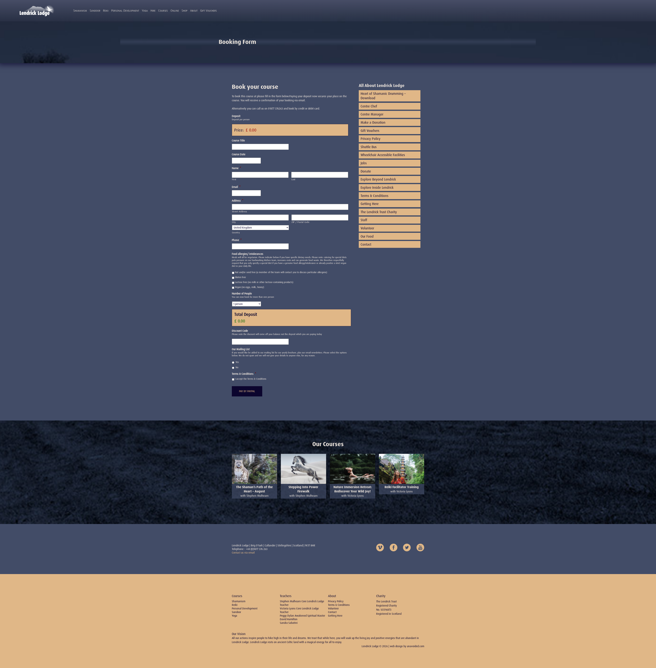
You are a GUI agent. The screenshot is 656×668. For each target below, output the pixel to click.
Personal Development (125, 10)
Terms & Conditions (244, 374)
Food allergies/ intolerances (247, 254)
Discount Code (240, 331)
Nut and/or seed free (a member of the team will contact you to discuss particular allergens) (281, 272)
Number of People (242, 293)
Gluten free (240, 277)
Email (236, 187)
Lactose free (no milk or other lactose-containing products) (264, 282)
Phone (237, 240)
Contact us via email (243, 552)
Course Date (238, 154)
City (234, 222)
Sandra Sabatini (289, 623)
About (193, 10)
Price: (239, 130)
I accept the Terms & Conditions (250, 378)
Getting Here (335, 615)
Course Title (238, 140)
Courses (163, 10)
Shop (184, 10)
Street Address (239, 211)
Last (293, 179)
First (234, 179)
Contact (332, 612)
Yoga (145, 10)
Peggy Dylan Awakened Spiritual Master (302, 615)
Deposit (236, 116)
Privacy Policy (336, 601)
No (237, 367)
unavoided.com (415, 646)
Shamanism (80, 10)
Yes (237, 362)
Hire (153, 10)
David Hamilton (288, 619)
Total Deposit (245, 314)
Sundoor (95, 10)
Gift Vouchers (208, 10)
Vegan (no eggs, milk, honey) (249, 287)
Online (174, 10)
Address (237, 200)
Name (236, 168)
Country (236, 232)
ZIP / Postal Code (300, 222)
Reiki (105, 10)
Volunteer (333, 608)
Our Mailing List (241, 349)
